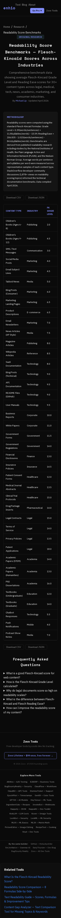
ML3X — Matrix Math (40, 822)
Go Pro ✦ (37, 10)
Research (19, 26)
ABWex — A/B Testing (17, 781)
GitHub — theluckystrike (41, 844)
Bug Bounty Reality (19, 851)
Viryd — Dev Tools (30, 831)
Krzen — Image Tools (42, 813)
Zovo (23, 764)
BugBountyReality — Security (18, 786)
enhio (9, 8)
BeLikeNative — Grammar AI (17, 847)
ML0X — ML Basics (20, 822)
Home (6, 26)
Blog (24, 4)
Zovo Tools (52, 10)
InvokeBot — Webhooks (44, 804)
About (31, 4)
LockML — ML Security (41, 818)
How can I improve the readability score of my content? (29, 710)
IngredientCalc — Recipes (18, 804)
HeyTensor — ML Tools (41, 800)
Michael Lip (21, 100)
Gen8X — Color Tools (44, 795)
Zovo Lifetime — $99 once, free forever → (30, 755)
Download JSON (36, 197)
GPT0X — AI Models (19, 800)
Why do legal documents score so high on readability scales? (30, 693)
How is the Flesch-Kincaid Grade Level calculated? (28, 684)
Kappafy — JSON (18, 809)
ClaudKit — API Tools (17, 791)
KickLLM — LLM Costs (19, 813)
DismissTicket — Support (41, 791)
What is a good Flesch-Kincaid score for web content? (28, 675)
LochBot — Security (19, 818)
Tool (18, 4)
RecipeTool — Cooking (46, 827)
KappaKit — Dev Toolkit (39, 809)
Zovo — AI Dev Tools (40, 851)
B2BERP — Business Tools (42, 781)
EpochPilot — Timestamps (19, 795)
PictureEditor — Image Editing (19, 827)
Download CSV (13, 197)
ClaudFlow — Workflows (46, 786)
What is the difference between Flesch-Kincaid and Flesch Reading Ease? (29, 701)
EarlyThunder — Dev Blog (44, 847)
